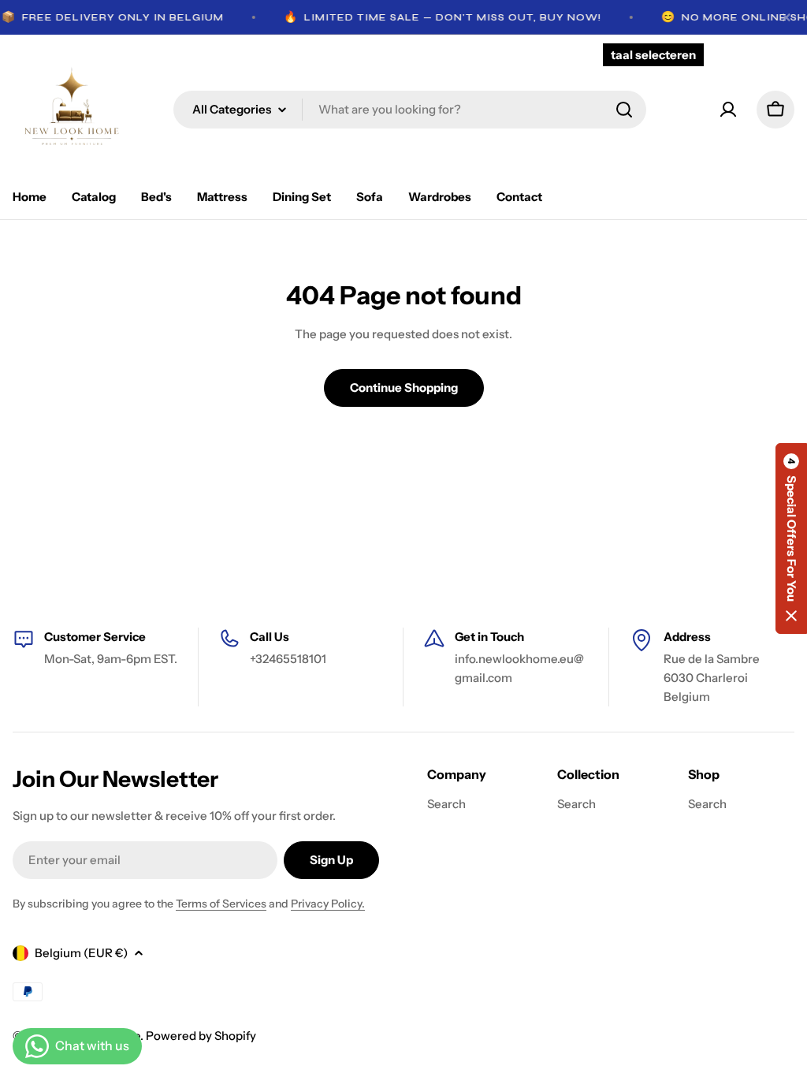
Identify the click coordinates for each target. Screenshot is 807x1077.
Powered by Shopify (201, 1035)
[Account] (728, 109)
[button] (791, 538)
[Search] (624, 109)
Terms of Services (221, 903)
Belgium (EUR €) (81, 952)
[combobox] (409, 110)
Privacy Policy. (328, 903)
